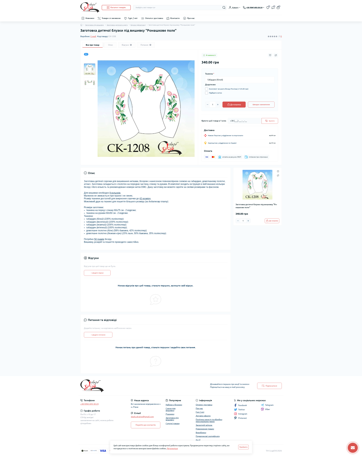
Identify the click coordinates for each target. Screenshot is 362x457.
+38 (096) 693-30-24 (89, 404)
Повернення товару (205, 429)
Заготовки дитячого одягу (117, 25)
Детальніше (172, 448)
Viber (267, 409)
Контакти (175, 18)
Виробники (201, 432)
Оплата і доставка (154, 18)
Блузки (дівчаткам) (138, 25)
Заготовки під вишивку (94, 25)
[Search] (224, 7)
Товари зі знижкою (111, 18)
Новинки (89, 18)
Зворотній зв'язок (204, 425)
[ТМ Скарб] (129, 385)
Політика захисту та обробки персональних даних (209, 420)
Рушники (170, 414)
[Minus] (207, 104)
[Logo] (89, 7)
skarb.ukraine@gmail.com (142, 417)
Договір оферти (203, 416)
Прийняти (243, 447)
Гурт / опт (133, 18)
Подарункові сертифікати (208, 436)
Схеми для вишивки (171, 409)
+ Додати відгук (97, 273)
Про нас (191, 18)
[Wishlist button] (270, 55)
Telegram (269, 405)
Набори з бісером (174, 405)
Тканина (209, 74)
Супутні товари (173, 423)
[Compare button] (276, 55)
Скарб (93, 36)
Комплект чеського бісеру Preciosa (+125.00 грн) (228, 89)
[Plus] (217, 104)
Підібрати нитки (215, 93)
